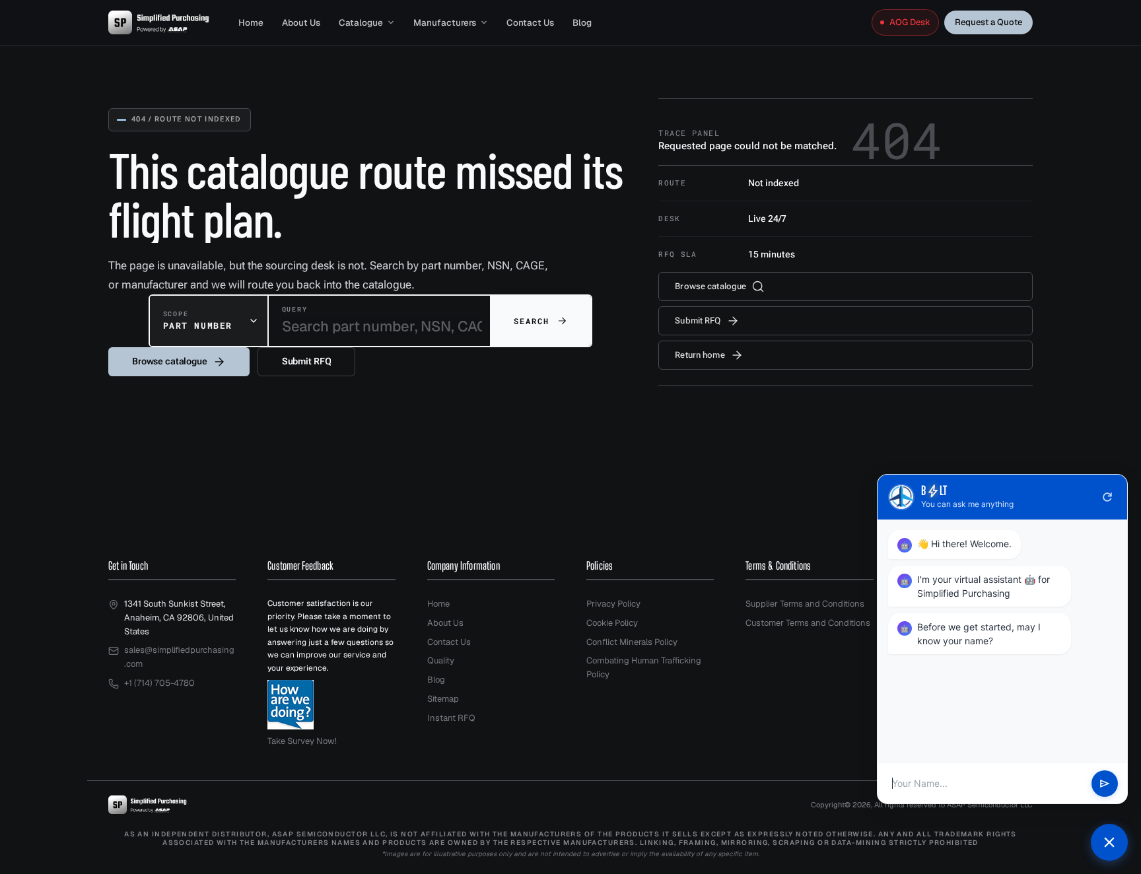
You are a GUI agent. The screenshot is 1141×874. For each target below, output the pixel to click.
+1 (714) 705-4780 (159, 683)
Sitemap (443, 698)
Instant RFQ (451, 717)
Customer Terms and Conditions (807, 622)
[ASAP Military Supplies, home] (158, 22)
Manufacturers (444, 22)
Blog (582, 22)
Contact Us (530, 22)
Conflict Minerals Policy (631, 642)
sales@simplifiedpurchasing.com (179, 656)
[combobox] (208, 321)
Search (532, 321)
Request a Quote (988, 22)
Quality (440, 660)
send (1105, 783)
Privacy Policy (613, 603)
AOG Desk (909, 22)
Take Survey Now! (302, 741)
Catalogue (361, 22)
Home (250, 22)
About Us (301, 22)
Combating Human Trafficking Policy (643, 667)
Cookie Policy (612, 622)
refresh (1107, 497)
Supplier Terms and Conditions (804, 603)
